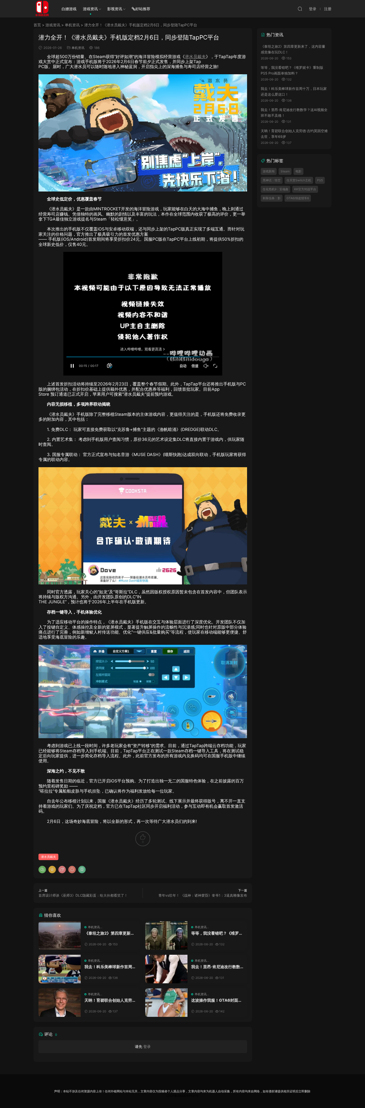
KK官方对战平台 (305, 189)
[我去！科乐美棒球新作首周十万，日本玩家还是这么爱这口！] (59, 969)
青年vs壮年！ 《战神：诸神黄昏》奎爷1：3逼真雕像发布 (202, 895)
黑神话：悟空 (272, 180)
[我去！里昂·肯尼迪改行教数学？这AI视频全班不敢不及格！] (166, 969)
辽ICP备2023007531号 (182, 1096)
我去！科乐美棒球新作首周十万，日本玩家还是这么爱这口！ (110, 966)
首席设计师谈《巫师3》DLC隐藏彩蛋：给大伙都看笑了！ (83, 895)
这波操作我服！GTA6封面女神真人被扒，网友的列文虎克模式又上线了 (217, 1000)
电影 (298, 171)
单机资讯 (72, 25)
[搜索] (299, 8)
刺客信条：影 (272, 198)
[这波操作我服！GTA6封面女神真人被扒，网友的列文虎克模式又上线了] (166, 1002)
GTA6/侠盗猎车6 (298, 198)
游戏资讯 (90, 8)
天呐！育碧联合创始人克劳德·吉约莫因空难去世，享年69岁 (110, 1000)
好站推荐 (142, 8)
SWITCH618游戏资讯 (42, 8)
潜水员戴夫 (195, 56)
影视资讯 (114, 8)
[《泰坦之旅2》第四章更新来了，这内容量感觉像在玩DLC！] (59, 935)
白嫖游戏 (69, 8)
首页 (37, 25)
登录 (147, 1046)
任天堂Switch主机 (299, 180)
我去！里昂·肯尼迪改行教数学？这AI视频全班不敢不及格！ (215, 966)
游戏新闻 (269, 171)
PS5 (320, 180)
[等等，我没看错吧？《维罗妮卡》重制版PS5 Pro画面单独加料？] (166, 935)
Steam (285, 171)
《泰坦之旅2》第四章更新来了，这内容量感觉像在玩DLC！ (109, 933)
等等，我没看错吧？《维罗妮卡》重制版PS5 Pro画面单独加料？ (217, 933)
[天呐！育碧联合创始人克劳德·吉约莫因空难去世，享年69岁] (59, 1002)
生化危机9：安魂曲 (275, 189)
